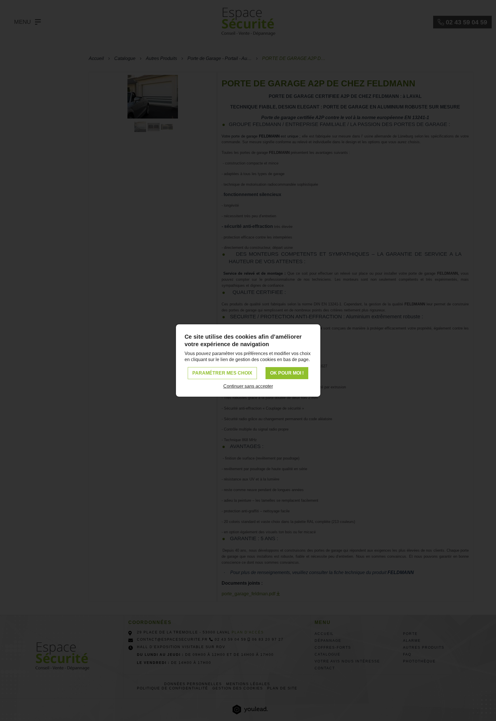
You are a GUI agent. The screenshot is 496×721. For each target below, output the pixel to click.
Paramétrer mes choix (222, 373)
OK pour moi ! (287, 373)
